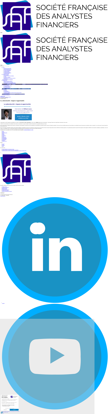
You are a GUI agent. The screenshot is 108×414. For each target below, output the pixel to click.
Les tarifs (5, 76)
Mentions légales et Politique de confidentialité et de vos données (10, 411)
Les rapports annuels (6, 71)
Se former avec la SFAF (5, 190)
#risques (3, 136)
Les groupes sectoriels (7, 91)
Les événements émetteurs (7, 87)
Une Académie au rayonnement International (10, 83)
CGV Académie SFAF (5, 412)
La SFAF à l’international (7, 69)
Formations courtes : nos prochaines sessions (10, 82)
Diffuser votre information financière (7, 191)
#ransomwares (4, 139)
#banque (3, 134)
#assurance (3, 140)
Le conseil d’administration (7, 70)
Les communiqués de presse (7, 72)
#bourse (3, 133)
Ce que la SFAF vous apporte (8, 85)
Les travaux (5, 90)
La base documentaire (7, 93)
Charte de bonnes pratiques (5, 189)
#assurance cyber (4, 141)
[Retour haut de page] (0, 152)
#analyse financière (4, 132)
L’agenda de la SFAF (6, 73)
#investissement (4, 137)
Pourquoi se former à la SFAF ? (8, 81)
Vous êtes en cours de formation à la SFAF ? (10, 78)
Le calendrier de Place (7, 86)
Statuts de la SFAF (4, 188)
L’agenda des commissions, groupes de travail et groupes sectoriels (12, 92)
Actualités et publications (5, 187)
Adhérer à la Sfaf (4, 186)
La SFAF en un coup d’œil (7, 68)
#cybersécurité (4, 135)
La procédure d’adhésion (7, 77)
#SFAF (3, 131)
